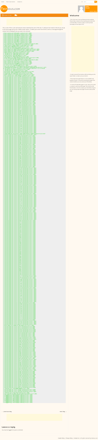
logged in (10, 430)
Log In (91, 11)
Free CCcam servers (10, 1)
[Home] (10, 12)
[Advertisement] (34, 22)
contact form (6, 31)
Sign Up (95, 11)
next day (62, 411)
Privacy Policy (69, 438)
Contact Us (19, 1)
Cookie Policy (61, 438)
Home (2, 1)
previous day (8, 411)
